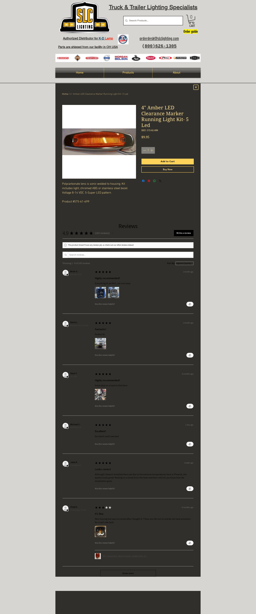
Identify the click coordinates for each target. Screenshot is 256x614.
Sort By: (171, 263)
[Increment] (152, 150)
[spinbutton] (148, 150)
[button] (191, 19)
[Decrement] (144, 150)
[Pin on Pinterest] (149, 181)
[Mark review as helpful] (189, 304)
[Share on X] (160, 181)
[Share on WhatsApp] (154, 181)
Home (65, 94)
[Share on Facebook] (143, 181)
